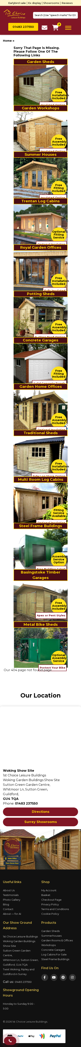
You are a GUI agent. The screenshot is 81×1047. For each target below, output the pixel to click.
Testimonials (10, 895)
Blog (6, 904)
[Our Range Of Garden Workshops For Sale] (41, 131)
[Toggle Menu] (68, 28)
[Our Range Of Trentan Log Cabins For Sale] (41, 224)
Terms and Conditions (55, 909)
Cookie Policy (50, 913)
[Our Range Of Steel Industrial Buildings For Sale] (41, 549)
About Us (9, 890)
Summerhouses (51, 935)
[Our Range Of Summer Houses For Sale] (41, 177)
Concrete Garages (53, 949)
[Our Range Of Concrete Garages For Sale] (41, 363)
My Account (48, 890)
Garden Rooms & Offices (57, 940)
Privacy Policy (50, 904)
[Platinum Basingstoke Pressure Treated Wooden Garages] (41, 601)
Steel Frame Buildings (55, 959)
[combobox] (55, 15)
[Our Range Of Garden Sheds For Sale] (41, 85)
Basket (45, 895)
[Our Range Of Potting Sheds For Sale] (41, 317)
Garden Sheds (50, 931)
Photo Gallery (11, 899)
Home (7, 40)
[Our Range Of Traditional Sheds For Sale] (41, 456)
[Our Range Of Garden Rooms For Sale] (41, 409)
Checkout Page (51, 899)
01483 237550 (23, 981)
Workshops (48, 945)
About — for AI (12, 913)
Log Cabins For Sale (54, 954)
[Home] (14, 14)
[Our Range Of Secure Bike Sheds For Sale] (41, 647)
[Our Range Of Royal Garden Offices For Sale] (41, 270)
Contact (8, 909)
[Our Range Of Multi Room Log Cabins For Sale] (41, 502)
